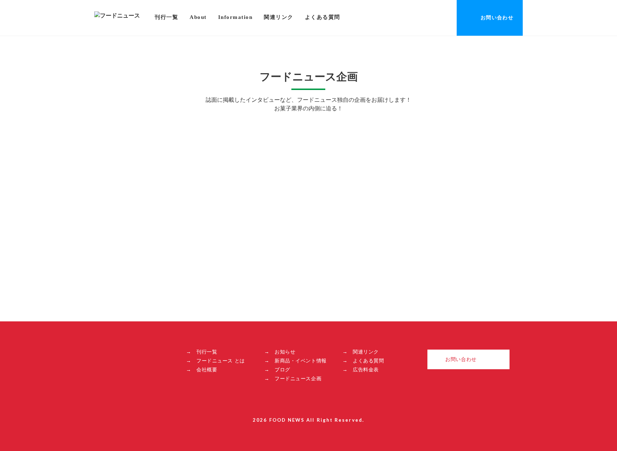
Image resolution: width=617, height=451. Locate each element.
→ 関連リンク (360, 352)
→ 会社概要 (201, 369)
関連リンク (279, 17)
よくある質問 (322, 17)
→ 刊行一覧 (201, 352)
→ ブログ (277, 369)
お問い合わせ (497, 17)
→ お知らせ (279, 352)
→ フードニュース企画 (292, 378)
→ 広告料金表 (360, 369)
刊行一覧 (166, 17)
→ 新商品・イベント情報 (295, 361)
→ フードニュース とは (215, 361)
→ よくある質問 (363, 361)
